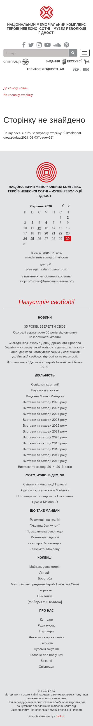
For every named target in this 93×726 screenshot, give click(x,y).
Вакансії (47, 660)
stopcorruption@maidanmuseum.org (47, 281)
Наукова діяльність (45, 390)
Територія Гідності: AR (45, 69)
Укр (76, 69)
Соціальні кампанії (45, 384)
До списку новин (15, 87)
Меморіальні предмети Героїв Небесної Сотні (45, 584)
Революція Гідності (45, 537)
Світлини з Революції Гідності (45, 484)
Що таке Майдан (45, 510)
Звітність (46, 643)
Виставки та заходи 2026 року (45, 402)
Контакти (46, 619)
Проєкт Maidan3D (45, 501)
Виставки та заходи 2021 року (45, 431)
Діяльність (45, 375)
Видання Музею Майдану (45, 396)
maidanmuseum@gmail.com (46, 257)
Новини (45, 317)
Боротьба (45, 578)
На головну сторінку (18, 94)
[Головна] (46, 12)
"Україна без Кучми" (45, 525)
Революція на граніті (45, 519)
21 (53, 233)
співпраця (12, 61)
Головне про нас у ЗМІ (46, 654)
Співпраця (46, 666)
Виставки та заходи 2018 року (45, 449)
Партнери (46, 631)
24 (25, 238)
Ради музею (47, 625)
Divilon (60, 716)
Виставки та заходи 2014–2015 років (45, 466)
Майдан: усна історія (44, 566)
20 (46, 233)
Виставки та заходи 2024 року (45, 413)
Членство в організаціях (46, 637)
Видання (53, 61)
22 (60, 233)
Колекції (44, 557)
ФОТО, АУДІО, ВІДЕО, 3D (45, 475)
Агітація (45, 572)
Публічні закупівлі (46, 648)
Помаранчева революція (44, 531)
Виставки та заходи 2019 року (45, 443)
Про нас (46, 610)
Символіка (45, 596)
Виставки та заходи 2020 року (45, 437)
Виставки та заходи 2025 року (45, 407)
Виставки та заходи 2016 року (45, 460)
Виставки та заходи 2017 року (45, 454)
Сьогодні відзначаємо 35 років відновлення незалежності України (45, 334)
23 (68, 233)
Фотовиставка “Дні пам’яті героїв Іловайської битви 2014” (44, 364)
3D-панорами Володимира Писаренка (44, 496)
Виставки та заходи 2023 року (45, 419)
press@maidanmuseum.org (46, 269)
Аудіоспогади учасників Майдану (45, 490)
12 (39, 227)
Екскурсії (74, 61)
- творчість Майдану (45, 548)
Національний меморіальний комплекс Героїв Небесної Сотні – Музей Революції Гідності (46, 28)
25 (32, 238)
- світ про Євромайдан (44, 543)
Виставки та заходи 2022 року (45, 425)
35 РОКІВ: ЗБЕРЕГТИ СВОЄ (45, 326)
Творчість (45, 590)
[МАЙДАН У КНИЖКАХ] (45, 601)
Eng (86, 69)
